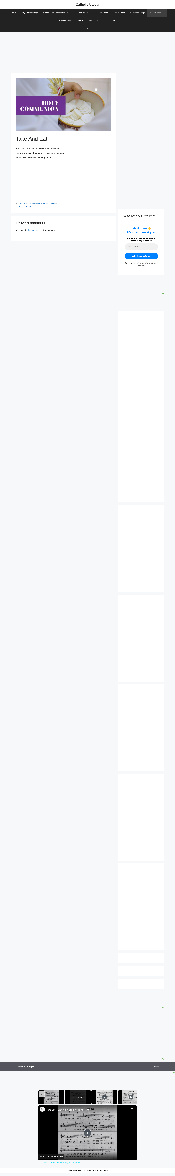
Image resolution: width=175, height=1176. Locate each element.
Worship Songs (65, 20)
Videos (156, 1066)
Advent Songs (119, 13)
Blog (90, 20)
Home (13, 13)
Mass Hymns (155, 13)
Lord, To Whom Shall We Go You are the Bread (38, 204)
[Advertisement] (87, 51)
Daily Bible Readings (29, 13)
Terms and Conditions (76, 1170)
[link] (42, 1109)
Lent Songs (103, 13)
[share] (131, 1108)
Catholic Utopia (87, 4)
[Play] (104, 1097)
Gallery (80, 20)
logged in (32, 230)
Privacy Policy (92, 1170)
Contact (113, 20)
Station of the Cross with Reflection (58, 13)
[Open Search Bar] (87, 28)
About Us (101, 20)
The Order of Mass (86, 13)
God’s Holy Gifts (25, 206)
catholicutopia (28, 1066)
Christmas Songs (137, 13)
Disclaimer (103, 1170)
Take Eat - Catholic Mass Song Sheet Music (69, 1109)
